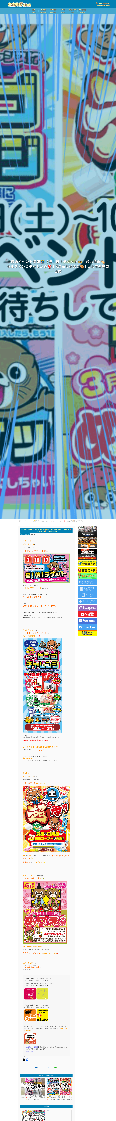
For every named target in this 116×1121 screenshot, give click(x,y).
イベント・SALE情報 (25, 534)
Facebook (40, 1068)
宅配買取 (35, 1047)
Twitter (48, 1068)
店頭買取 (28, 1047)
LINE (55, 1068)
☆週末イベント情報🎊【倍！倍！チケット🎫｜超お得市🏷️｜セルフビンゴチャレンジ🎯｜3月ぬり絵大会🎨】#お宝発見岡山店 (59, 1097)
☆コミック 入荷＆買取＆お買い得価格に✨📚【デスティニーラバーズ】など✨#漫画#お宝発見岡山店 (33, 1097)
